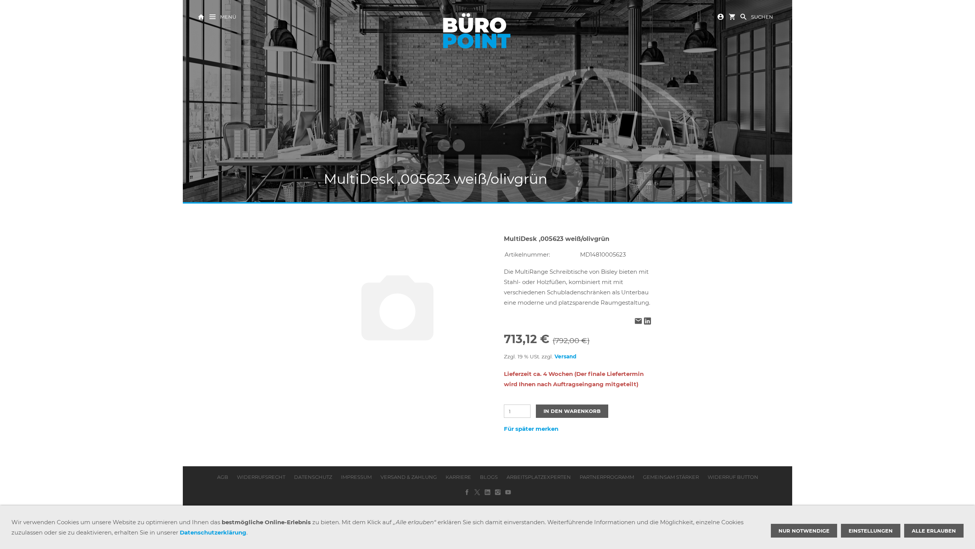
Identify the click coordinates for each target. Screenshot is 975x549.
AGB (222, 477)
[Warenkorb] (732, 16)
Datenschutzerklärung (213, 532)
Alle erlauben (934, 531)
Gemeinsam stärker (671, 477)
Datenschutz (313, 477)
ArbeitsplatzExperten (539, 477)
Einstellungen (871, 531)
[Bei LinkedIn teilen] (647, 321)
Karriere (458, 477)
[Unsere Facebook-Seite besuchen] (467, 495)
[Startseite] (201, 16)
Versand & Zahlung (408, 477)
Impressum (356, 477)
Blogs (489, 477)
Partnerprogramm (607, 477)
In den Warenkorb (572, 411)
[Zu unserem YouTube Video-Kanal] (508, 495)
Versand (565, 356)
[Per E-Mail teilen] (638, 321)
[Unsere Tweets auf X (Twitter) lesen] (477, 495)
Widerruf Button (733, 477)
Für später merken (531, 428)
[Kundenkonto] (721, 16)
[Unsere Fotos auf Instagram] (497, 495)
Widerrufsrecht (261, 477)
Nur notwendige (804, 531)
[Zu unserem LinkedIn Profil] (487, 495)
